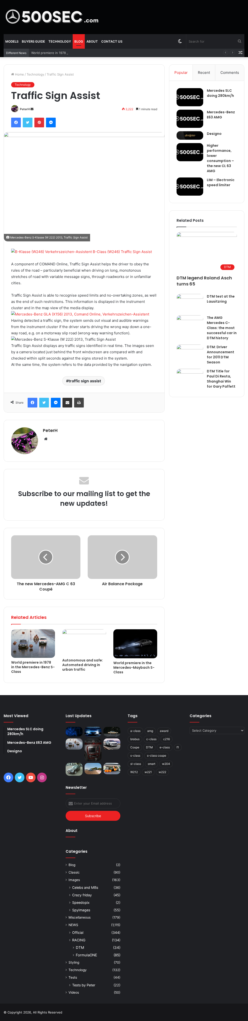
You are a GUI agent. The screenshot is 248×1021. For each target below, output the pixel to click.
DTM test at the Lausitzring (221, 299)
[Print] (79, 402)
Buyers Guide (33, 41)
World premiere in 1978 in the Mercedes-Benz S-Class (72, 53)
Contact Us (111, 41)
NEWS (73, 925)
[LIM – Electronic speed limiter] (190, 186)
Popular (181, 72)
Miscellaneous (80, 917)
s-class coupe (156, 755)
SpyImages (81, 910)
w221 (148, 772)
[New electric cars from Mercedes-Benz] (111, 744)
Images (74, 880)
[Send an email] (32, 109)
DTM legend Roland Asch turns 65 (204, 281)
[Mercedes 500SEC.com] (52, 17)
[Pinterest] (39, 122)
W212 (134, 772)
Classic (74, 872)
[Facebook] (16, 122)
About (92, 41)
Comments (229, 72)
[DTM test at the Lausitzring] (190, 303)
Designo (214, 133)
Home (19, 74)
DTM (80, 947)
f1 (178, 747)
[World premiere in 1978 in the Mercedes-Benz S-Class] (33, 643)
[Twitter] (27, 122)
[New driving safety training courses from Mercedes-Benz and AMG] (111, 768)
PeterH (25, 109)
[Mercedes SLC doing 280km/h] (190, 97)
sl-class (135, 764)
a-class (135, 731)
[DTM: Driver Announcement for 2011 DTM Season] (190, 355)
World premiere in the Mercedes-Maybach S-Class (134, 667)
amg (150, 731)
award (164, 731)
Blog (78, 41)
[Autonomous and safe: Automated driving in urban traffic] (84, 642)
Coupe (134, 747)
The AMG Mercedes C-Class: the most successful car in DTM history (222, 327)
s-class (135, 755)
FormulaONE (86, 955)
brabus (135, 739)
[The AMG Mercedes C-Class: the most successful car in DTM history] (190, 324)
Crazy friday (82, 895)
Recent (204, 72)
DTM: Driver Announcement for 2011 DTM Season (220, 355)
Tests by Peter (83, 985)
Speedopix (81, 902)
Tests (73, 977)
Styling (74, 962)
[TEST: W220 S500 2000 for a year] (93, 749)
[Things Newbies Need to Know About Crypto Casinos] (74, 731)
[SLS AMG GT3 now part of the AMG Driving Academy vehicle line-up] (93, 768)
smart (151, 764)
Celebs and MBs (85, 887)
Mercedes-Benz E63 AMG (221, 115)
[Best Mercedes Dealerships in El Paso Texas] (93, 731)
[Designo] (190, 135)
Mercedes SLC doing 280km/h (220, 93)
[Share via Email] (67, 402)
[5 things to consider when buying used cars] (111, 731)
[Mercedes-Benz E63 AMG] (190, 119)
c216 (166, 739)
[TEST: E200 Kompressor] (74, 769)
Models (11, 41)
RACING (78, 940)
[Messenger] (51, 122)
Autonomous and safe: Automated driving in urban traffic (82, 665)
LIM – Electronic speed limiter (220, 182)
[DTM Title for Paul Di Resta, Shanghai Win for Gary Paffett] (190, 378)
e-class (165, 747)
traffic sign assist (85, 380)
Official (77, 932)
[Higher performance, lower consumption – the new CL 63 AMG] (190, 152)
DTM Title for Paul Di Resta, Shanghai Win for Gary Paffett (221, 379)
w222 (162, 772)
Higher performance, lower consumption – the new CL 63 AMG (220, 158)
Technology (59, 41)
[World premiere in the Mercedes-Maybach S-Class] (135, 644)
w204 (166, 764)
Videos (74, 992)
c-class (151, 739)
